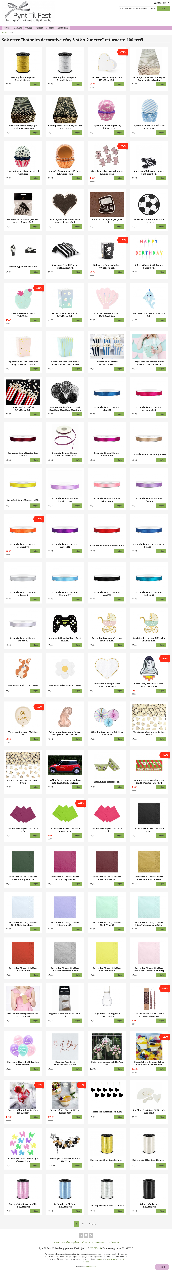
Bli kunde (18, 28)
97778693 (96, 1248)
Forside (7, 28)
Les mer (99, 1259)
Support (39, 28)
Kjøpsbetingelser (70, 1242)
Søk (163, 9)
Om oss (28, 28)
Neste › (92, 1224)
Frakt (56, 1242)
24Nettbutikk (91, 1267)
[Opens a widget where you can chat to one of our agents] (162, 1267)
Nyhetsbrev (115, 1242)
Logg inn (50, 28)
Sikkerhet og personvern (94, 1242)
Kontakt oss (63, 28)
